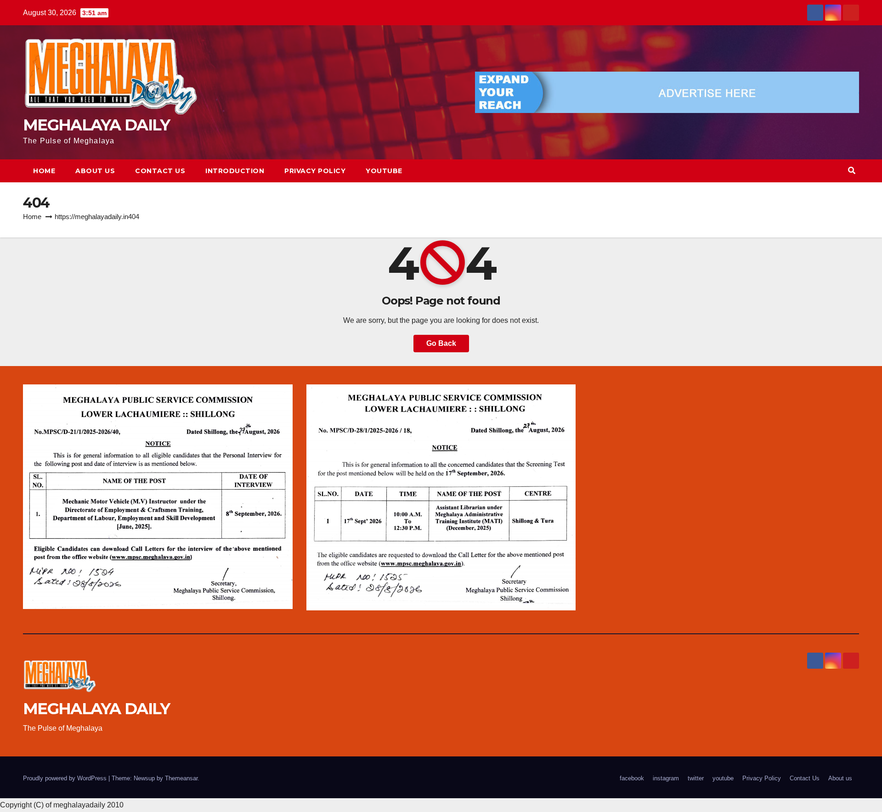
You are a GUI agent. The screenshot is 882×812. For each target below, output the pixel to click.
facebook (632, 778)
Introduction (234, 171)
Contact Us (160, 171)
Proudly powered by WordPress (65, 778)
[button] (851, 171)
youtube (384, 171)
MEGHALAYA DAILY (96, 125)
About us (95, 171)
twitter (696, 778)
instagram (666, 778)
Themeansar (181, 778)
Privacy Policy (314, 171)
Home (44, 171)
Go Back (441, 343)
